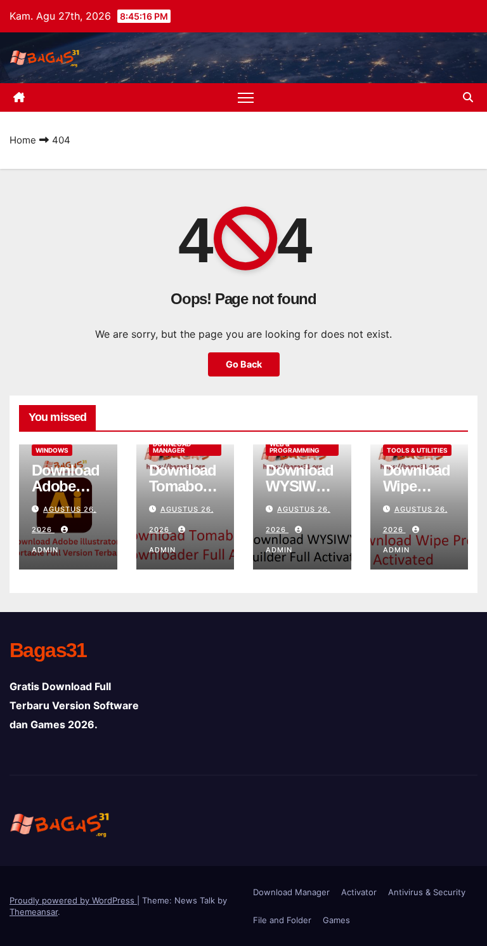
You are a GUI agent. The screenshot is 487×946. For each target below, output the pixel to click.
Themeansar (34, 912)
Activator (359, 892)
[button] (468, 97)
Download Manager (172, 447)
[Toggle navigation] (245, 97)
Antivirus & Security (426, 892)
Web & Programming (294, 447)
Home (23, 140)
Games (336, 920)
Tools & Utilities (417, 450)
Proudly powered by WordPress (73, 900)
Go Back (244, 364)
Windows (52, 450)
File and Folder (282, 920)
